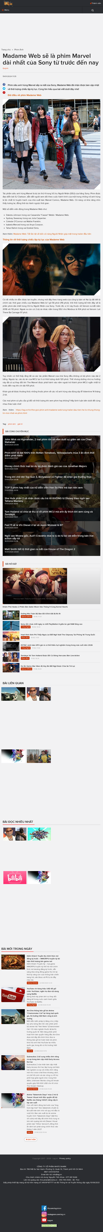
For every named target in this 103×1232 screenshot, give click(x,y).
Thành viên (96, 3)
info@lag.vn (57, 1175)
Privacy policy (65, 1158)
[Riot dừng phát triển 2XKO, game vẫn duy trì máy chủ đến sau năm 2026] (39, 848)
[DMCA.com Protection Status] (49, 1225)
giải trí (20, 424)
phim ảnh (12, 424)
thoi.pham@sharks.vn (48, 1180)
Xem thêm (31, 1139)
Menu (6, 10)
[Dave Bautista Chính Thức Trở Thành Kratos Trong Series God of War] (39, 703)
